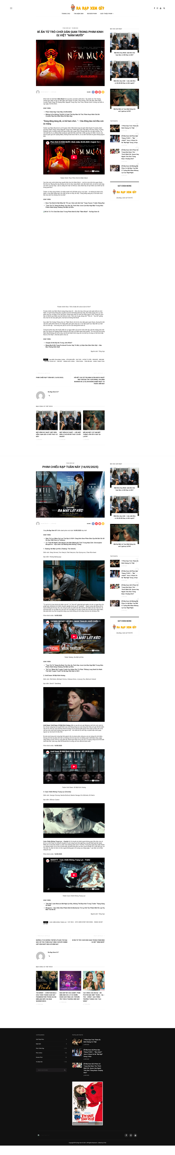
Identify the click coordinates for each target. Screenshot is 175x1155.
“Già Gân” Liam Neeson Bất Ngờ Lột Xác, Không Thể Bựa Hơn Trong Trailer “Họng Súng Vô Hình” (75, 904)
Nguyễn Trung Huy (50, 361)
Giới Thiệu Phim (106, 13)
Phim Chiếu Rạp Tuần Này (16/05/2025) (59, 112)
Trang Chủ (66, 13)
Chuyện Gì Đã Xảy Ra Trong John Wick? (59, 343)
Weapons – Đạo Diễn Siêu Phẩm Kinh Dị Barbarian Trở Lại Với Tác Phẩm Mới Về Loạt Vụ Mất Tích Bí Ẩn (75, 908)
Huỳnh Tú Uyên (86, 359)
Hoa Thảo (78, 359)
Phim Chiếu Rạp (67, 28)
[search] (164, 8)
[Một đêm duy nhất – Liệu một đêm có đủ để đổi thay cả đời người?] (70, 420)
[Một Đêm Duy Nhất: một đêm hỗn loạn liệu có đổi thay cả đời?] (47, 420)
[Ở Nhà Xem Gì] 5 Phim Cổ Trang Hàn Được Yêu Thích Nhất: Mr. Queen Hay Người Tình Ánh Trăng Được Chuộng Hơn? (130, 154)
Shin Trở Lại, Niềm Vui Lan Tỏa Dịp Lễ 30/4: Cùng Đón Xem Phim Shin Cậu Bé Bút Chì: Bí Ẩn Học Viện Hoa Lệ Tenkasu (75, 539)
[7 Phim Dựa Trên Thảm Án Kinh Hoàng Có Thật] (115, 128)
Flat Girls (71, 922)
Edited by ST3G (102, 1144)
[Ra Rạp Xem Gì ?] (44, 1137)
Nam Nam (101, 359)
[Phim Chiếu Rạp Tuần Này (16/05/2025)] (70, 494)
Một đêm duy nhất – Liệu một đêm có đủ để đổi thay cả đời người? (70, 434)
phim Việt (59, 361)
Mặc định (51, 1044)
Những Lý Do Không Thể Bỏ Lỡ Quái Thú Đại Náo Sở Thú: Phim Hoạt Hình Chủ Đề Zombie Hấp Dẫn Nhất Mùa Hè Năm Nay (73, 115)
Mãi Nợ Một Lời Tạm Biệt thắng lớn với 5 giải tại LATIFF (92, 434)
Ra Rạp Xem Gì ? (45, 92)
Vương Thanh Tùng (98, 361)
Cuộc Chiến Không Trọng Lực (58, 922)
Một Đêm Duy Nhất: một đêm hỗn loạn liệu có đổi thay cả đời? (47, 434)
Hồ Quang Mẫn (70, 359)
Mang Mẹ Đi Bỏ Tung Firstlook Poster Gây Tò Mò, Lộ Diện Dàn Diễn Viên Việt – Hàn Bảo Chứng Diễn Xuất (74, 346)
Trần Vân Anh (88, 361)
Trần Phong (79, 361)
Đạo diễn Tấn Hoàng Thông (57, 359)
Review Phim (92, 13)
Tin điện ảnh (78, 13)
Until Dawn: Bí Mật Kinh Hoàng (84, 922)
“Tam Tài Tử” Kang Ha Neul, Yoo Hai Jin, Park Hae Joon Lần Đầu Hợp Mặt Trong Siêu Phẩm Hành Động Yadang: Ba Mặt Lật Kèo (74, 206)
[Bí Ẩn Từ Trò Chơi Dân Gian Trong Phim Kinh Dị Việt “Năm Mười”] (70, 63)
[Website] (49, 956)
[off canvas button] (11, 8)
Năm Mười (95, 359)
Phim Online (51, 1053)
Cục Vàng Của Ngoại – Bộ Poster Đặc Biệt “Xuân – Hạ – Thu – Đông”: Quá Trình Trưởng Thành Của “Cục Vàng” (94, 997)
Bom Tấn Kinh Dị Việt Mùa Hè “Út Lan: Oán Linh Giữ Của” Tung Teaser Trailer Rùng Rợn (75, 203)
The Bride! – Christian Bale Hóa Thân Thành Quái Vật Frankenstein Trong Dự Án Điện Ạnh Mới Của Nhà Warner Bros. (46, 997)
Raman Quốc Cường (69, 361)
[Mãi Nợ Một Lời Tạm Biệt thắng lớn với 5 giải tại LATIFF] (94, 420)
